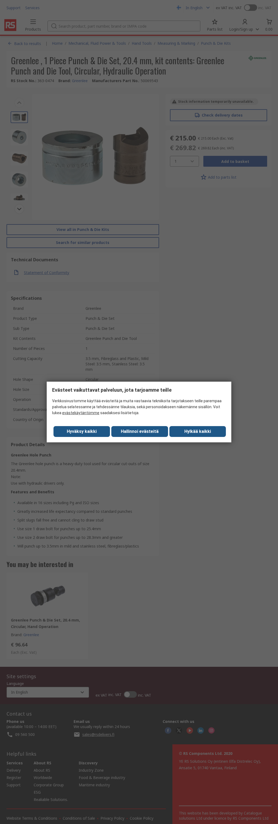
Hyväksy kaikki (82, 431)
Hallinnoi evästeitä (140, 431)
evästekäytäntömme (80, 413)
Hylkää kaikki (197, 431)
